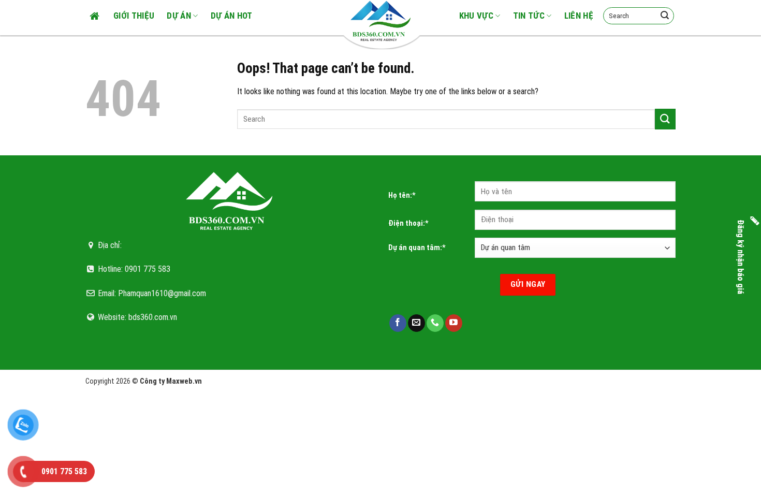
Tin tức (529, 15)
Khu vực (476, 15)
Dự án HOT (232, 15)
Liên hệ (578, 15)
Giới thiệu (133, 15)
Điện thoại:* (408, 223)
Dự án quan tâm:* (417, 247)
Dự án (179, 15)
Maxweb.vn (184, 381)
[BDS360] (380, 20)
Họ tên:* (402, 195)
